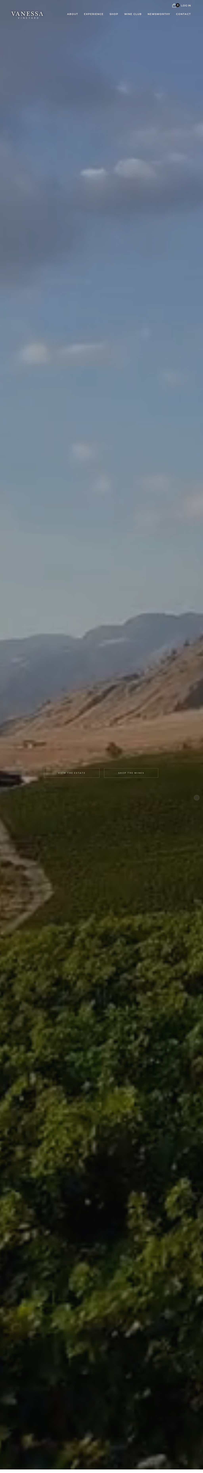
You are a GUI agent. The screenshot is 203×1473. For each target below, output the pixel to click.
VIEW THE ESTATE (71, 772)
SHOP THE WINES (131, 772)
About (72, 13)
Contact (183, 13)
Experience (94, 13)
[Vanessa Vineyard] (27, 13)
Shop (114, 13)
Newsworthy (159, 13)
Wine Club (133, 13)
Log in (186, 5)
